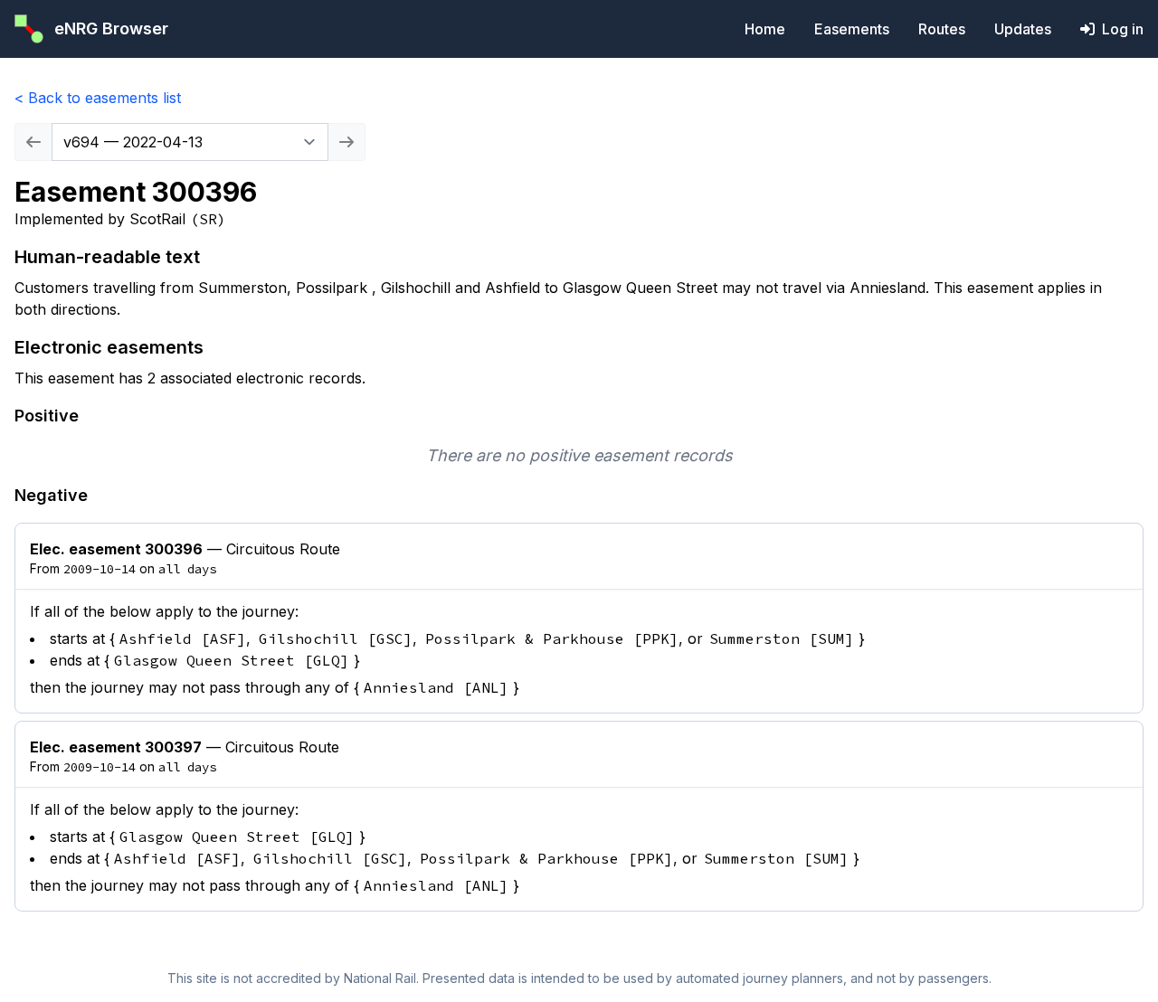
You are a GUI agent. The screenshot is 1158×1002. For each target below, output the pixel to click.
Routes (941, 29)
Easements (851, 29)
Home (765, 29)
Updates (1022, 29)
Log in (1123, 29)
